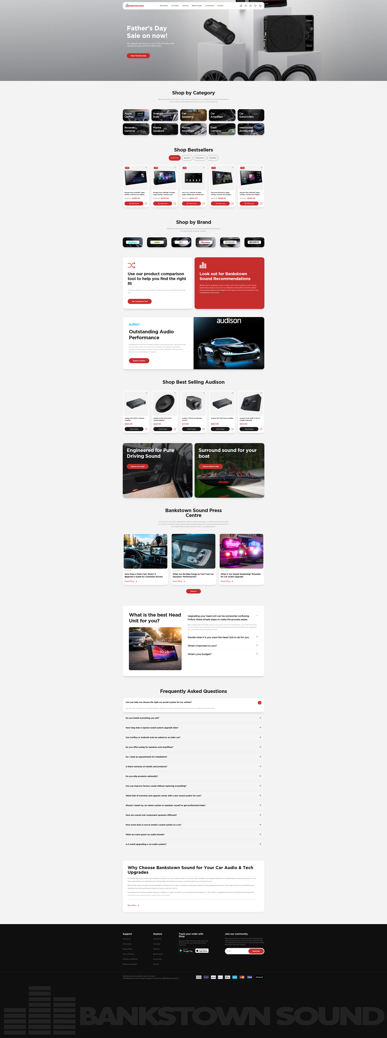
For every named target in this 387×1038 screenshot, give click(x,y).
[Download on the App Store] (202, 950)
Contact (220, 5)
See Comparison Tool (140, 301)
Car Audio (175, 5)
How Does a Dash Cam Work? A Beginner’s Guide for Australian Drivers (144, 575)
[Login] (245, 5)
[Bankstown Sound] (134, 5)
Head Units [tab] (175, 158)
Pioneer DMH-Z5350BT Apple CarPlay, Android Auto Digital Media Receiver (250, 194)
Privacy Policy (127, 949)
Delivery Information (130, 964)
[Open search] (250, 5)
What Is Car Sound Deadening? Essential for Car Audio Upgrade (241, 575)
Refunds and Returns (130, 959)
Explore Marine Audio (211, 466)
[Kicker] (157, 242)
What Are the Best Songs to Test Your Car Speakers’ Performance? (193, 575)
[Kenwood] (230, 242)
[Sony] (254, 242)
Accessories (209, 5)
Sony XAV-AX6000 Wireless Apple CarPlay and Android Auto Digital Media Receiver (193, 194)
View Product (134, 429)
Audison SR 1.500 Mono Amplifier (222, 418)
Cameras (185, 5)
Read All (193, 591)
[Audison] (133, 242)
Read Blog (129, 581)
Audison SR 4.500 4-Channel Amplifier (134, 419)
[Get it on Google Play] (186, 950)
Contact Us (127, 939)
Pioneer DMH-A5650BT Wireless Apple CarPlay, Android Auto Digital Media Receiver (164, 194)
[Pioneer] (206, 242)
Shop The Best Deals (138, 56)
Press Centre (127, 944)
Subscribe (256, 951)
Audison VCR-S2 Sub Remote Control (192, 419)
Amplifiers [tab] (212, 158)
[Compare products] (240, 5)
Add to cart (135, 203)
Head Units (164, 5)
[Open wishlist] (255, 5)
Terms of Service (128, 954)
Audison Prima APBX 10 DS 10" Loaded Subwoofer (250, 419)
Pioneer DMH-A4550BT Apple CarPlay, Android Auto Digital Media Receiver (134, 194)
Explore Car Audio (137, 466)
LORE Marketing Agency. (170, 978)
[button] (145, 203)
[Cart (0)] (260, 5)
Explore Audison (139, 361)
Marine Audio (197, 5)
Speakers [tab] (187, 158)
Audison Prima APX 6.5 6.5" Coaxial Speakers (162, 419)
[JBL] (181, 242)
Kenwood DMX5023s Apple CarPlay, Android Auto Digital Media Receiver (221, 194)
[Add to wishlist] (146, 167)
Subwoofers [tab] (200, 158)
